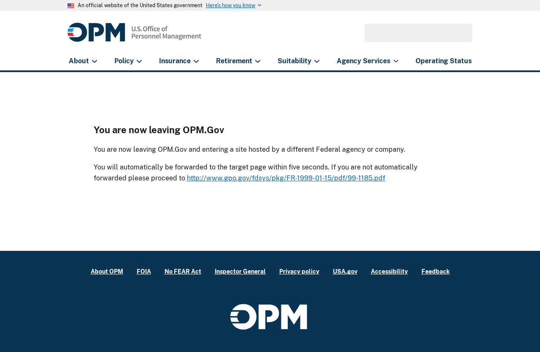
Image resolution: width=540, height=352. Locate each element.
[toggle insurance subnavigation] (196, 61)
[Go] (462, 33)
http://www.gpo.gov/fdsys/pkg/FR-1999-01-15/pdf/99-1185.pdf (286, 178)
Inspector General (240, 271)
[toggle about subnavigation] (94, 61)
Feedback (435, 271)
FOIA (144, 271)
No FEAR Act (183, 271)
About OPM (107, 271)
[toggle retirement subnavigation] (257, 61)
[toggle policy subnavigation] (139, 61)
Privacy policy (299, 271)
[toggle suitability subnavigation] (316, 61)
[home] (134, 37)
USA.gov (345, 271)
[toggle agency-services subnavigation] (396, 61)
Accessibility (389, 271)
